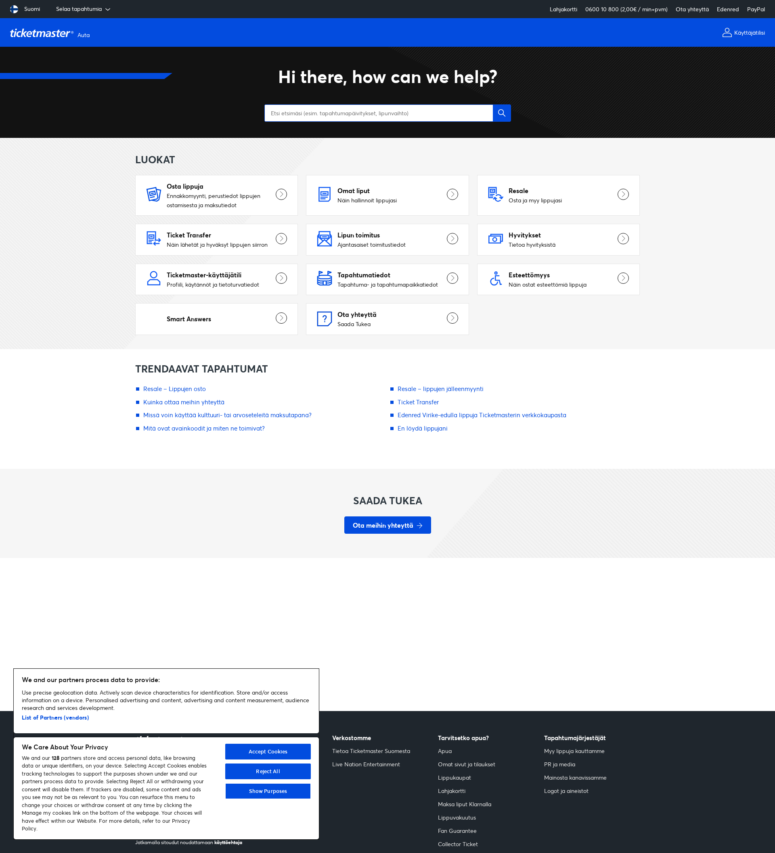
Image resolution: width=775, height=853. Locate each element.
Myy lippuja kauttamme (574, 751)
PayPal (756, 9)
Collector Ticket (458, 844)
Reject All (268, 771)
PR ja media (559, 764)
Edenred (728, 9)
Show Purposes (268, 791)
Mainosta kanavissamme (575, 777)
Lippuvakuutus (457, 817)
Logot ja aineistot (566, 791)
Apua (445, 751)
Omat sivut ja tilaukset (466, 764)
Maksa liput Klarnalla (464, 804)
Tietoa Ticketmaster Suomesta (371, 751)
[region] (166, 754)
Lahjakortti (563, 9)
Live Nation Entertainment (366, 764)
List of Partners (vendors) (55, 717)
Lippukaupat (454, 777)
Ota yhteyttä (692, 9)
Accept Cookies (268, 751)
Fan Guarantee (457, 830)
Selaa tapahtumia (79, 8)
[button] (502, 113)
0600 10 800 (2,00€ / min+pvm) (626, 9)
